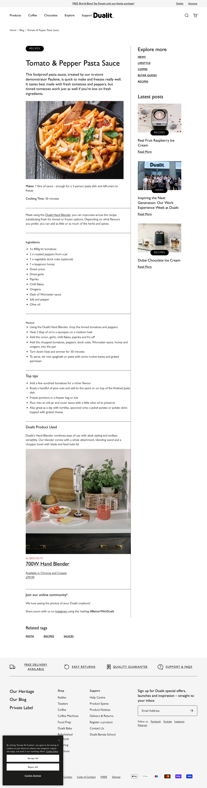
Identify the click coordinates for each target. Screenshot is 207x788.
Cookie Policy (52, 751)
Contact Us (97, 728)
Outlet (179, 3)
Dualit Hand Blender (58, 215)
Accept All (33, 758)
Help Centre (97, 697)
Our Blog (18, 699)
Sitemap (116, 776)
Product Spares (99, 703)
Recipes (143, 81)
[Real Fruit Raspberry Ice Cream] (159, 129)
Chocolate (50, 15)
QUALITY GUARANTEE (130, 667)
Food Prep (64, 722)
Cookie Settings (33, 775)
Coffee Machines (68, 716)
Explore (70, 15)
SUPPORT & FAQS (179, 667)
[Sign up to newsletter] (191, 710)
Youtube (167, 721)
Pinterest (142, 725)
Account (192, 3)
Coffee (32, 15)
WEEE (103, 776)
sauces (69, 636)
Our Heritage (22, 691)
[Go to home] (103, 15)
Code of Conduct (86, 776)
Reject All (33, 767)
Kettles (62, 697)
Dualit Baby (65, 728)
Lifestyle (144, 63)
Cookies (68, 776)
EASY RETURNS (84, 667)
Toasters (63, 703)
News (142, 57)
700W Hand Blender (47, 563)
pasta (30, 636)
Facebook (156, 721)
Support (87, 15)
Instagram (61, 611)
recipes (49, 636)
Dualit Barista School (103, 734)
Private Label (21, 707)
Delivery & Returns (101, 716)
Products (15, 15)
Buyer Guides (147, 75)
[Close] (59, 740)
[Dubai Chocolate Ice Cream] (159, 246)
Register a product (101, 722)
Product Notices (100, 710)
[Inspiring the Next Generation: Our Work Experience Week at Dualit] (159, 188)
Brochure (64, 751)
